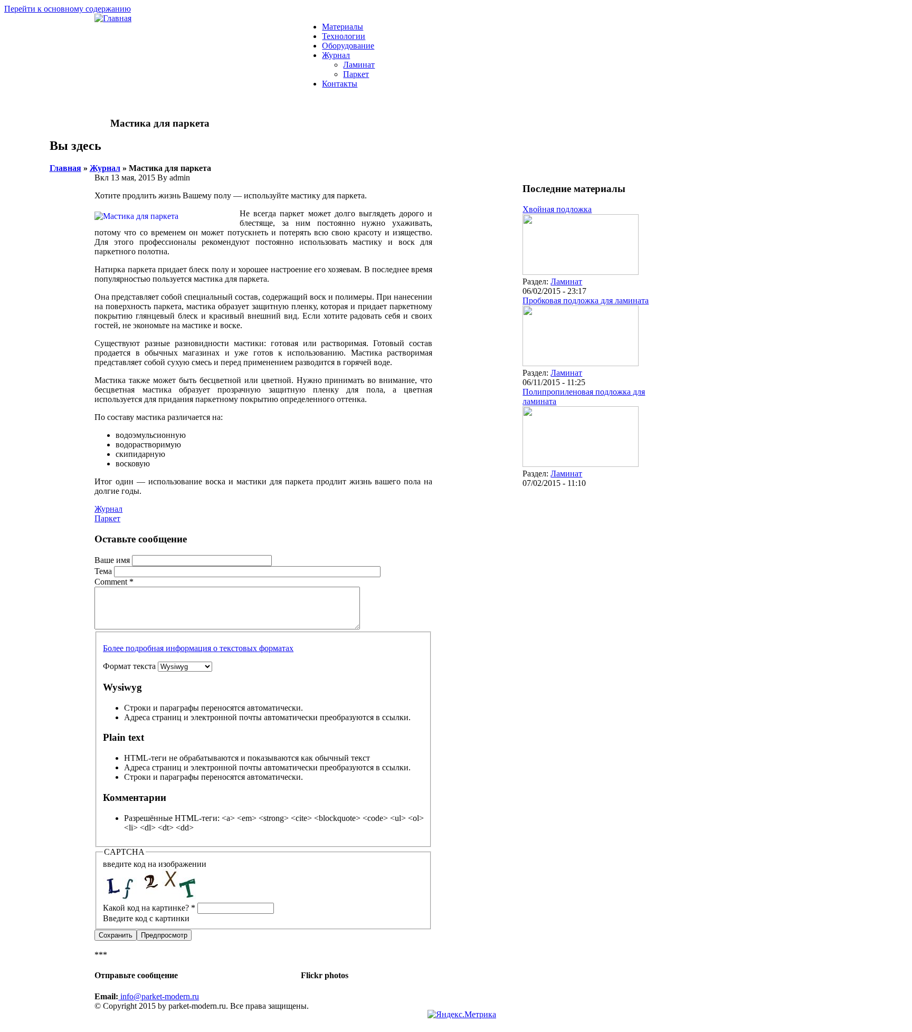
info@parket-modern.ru (158, 996)
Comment (114, 581)
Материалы (342, 26)
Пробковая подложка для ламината (585, 300)
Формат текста (130, 666)
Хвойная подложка (557, 209)
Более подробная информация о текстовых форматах (198, 648)
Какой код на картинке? (149, 907)
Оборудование (348, 45)
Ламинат (359, 64)
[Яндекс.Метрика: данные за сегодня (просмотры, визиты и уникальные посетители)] (462, 1014)
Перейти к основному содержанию (67, 8)
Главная (65, 168)
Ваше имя (113, 560)
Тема (104, 571)
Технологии (343, 36)
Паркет (356, 74)
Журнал (336, 55)
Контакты (339, 83)
